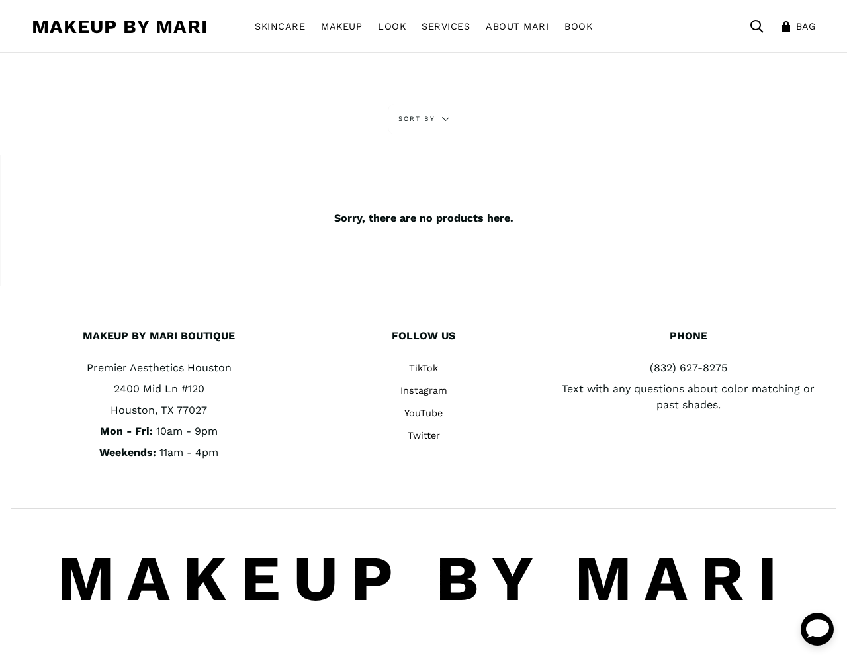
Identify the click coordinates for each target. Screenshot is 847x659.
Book (578, 26)
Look (392, 26)
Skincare (280, 26)
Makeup (341, 26)
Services (446, 26)
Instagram (423, 390)
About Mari (517, 26)
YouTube (423, 413)
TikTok (423, 368)
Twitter (424, 435)
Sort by (418, 118)
